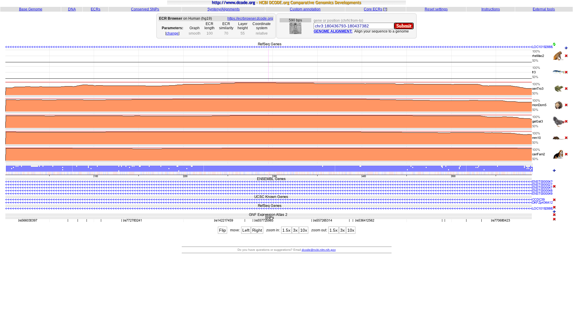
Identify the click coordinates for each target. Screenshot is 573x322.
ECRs (95, 9)
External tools (544, 9)
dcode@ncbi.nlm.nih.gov (319, 249)
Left (245, 230)
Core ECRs (373, 9)
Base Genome (30, 9)
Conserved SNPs (145, 9)
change (172, 33)
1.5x (286, 230)
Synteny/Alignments (223, 9)
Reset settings (436, 9)
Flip (222, 230)
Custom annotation (305, 9)
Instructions (490, 9)
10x (303, 230)
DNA (72, 9)
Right (257, 230)
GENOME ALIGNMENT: (333, 31)
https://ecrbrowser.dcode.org (250, 18)
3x (295, 230)
